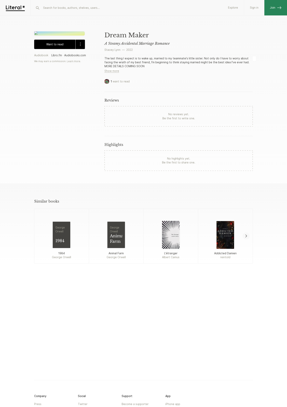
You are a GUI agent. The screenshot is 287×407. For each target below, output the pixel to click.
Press (37, 404)
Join (272, 7)
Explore (233, 7)
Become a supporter (135, 404)
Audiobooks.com (75, 55)
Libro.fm (56, 55)
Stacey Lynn (112, 49)
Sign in (254, 7)
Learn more (73, 61)
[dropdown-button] (80, 44)
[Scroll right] (246, 235)
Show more (111, 70)
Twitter (82, 404)
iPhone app (172, 404)
